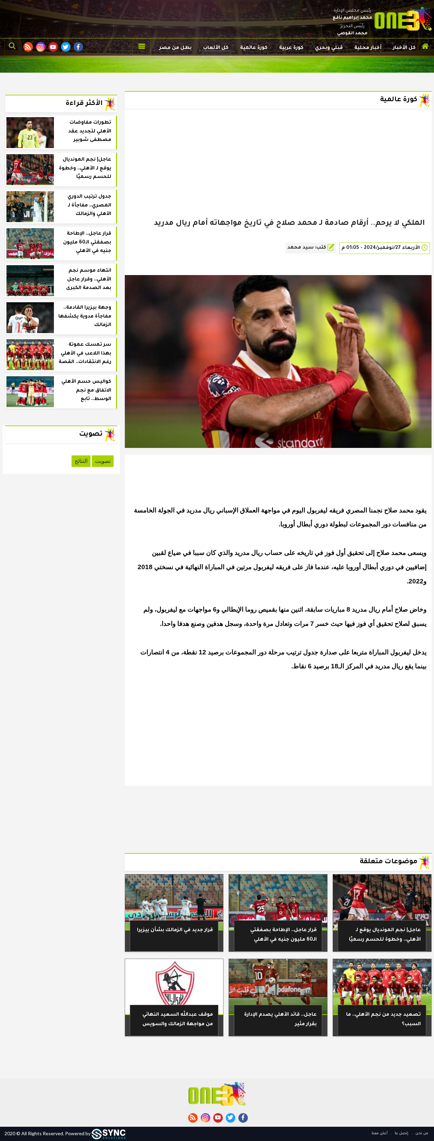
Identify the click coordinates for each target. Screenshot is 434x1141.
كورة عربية (291, 48)
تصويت (103, 461)
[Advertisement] (278, 174)
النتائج (81, 461)
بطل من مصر (175, 48)
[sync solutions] (108, 1133)
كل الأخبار (404, 48)
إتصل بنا (401, 1133)
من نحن (421, 1133)
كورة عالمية (254, 48)
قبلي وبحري (329, 48)
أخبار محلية (367, 48)
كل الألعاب (216, 48)
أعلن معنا (380, 1133)
